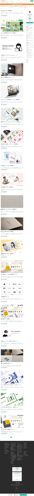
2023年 (27, 60)
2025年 (27, 62)
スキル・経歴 (19, 7)
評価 (22, 7)
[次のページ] (13, 437)
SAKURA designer (29, 14)
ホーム (8, 7)
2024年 (27, 61)
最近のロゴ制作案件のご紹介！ (29, 52)
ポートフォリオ (15, 7)
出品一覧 (11, 7)
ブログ (25, 7)
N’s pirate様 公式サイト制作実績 (29, 27)
